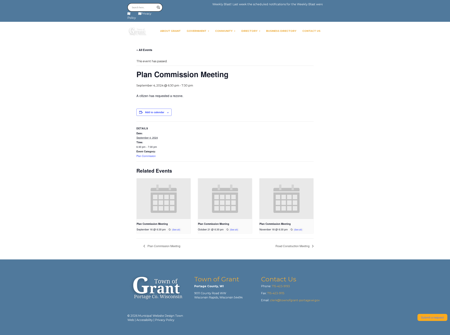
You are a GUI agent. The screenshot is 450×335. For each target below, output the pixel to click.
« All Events (144, 50)
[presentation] (164, 198)
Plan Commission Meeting (152, 224)
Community (224, 31)
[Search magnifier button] (158, 7)
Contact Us (311, 31)
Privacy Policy (164, 320)
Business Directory (281, 31)
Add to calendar (154, 112)
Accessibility (144, 320)
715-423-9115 (275, 293)
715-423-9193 (280, 286)
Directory (249, 31)
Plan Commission (146, 156)
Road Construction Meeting (292, 246)
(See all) (176, 229)
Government (197, 31)
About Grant (170, 31)
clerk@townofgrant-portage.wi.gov (294, 300)
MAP (134, 13)
